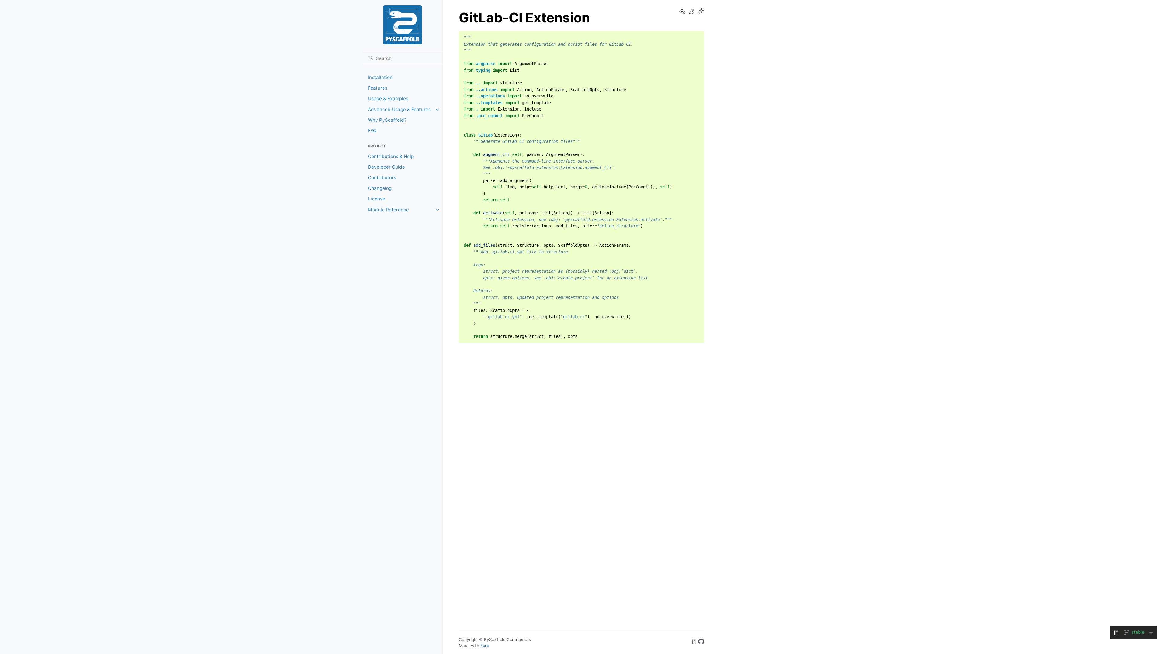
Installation (380, 77)
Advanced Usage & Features (399, 109)
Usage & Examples (388, 98)
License (376, 199)
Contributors (382, 177)
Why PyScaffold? (387, 120)
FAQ (372, 131)
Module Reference (388, 210)
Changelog (380, 188)
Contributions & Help (391, 156)
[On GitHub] (701, 643)
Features (377, 88)
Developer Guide (386, 167)
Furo (484, 645)
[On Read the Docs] (694, 643)
